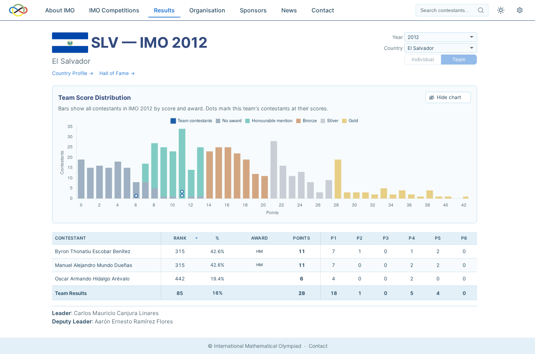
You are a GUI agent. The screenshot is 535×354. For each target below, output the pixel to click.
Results (164, 10)
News (289, 10)
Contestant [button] (70, 238)
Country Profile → (73, 73)
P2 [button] (359, 238)
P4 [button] (412, 238)
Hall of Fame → (117, 73)
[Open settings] (519, 10)
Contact (323, 10)
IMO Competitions (114, 10)
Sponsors (253, 10)
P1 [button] (334, 238)
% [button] (217, 238)
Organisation (207, 10)
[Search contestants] (480, 10)
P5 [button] (438, 238)
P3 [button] (386, 238)
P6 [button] (464, 238)
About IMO (60, 10)
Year (397, 37)
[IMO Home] (18, 10)
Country (393, 48)
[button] (180, 238)
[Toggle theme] (500, 10)
